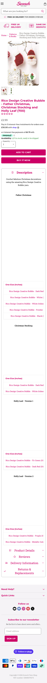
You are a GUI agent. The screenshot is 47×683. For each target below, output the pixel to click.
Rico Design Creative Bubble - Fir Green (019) (25, 460)
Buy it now (23, 160)
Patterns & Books (13, 35)
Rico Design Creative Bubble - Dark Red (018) (25, 466)
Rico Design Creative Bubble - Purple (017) (27, 535)
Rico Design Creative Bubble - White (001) (28, 297)
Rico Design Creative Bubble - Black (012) (29, 316)
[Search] (42, 11)
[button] (7, 114)
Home (4, 35)
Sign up (11, 638)
